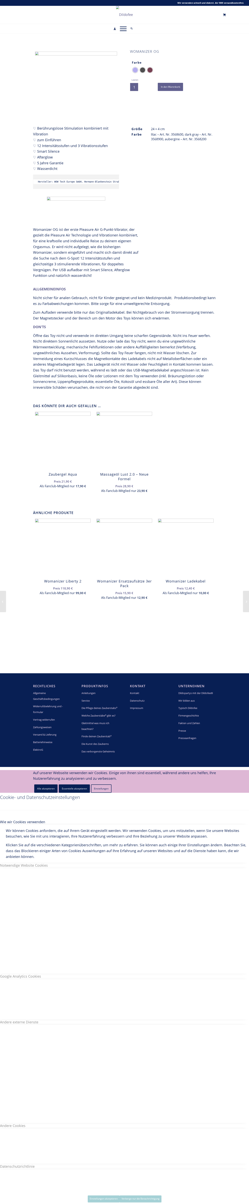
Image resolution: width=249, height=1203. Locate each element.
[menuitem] (115, 29)
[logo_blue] (124, 14)
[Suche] (131, 29)
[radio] (135, 70)
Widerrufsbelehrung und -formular (48, 709)
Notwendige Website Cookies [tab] (24, 865)
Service (86, 700)
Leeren (135, 79)
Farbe (137, 62)
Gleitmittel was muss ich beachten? (95, 726)
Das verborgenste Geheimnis (98, 751)
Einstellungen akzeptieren (104, 1198)
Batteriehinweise (42, 742)
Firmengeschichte (188, 715)
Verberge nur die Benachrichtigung (141, 1198)
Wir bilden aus (186, 700)
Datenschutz (137, 700)
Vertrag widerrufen (44, 719)
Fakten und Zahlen (189, 723)
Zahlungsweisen (42, 727)
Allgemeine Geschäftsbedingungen (46, 696)
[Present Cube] (3, 601)
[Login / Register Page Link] (115, 29)
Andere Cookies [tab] (12, 1125)
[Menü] (123, 29)
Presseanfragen (187, 738)
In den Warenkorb (170, 86)
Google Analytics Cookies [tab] (20, 976)
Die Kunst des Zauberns (95, 744)
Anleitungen (89, 693)
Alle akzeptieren (46, 788)
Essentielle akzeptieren (74, 788)
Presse (182, 730)
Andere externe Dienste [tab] (19, 1022)
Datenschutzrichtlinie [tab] (17, 1166)
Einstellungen (101, 788)
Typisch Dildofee (187, 708)
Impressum (136, 708)
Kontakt (134, 693)
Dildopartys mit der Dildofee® (195, 693)
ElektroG (38, 749)
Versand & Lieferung (44, 734)
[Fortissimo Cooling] (246, 601)
